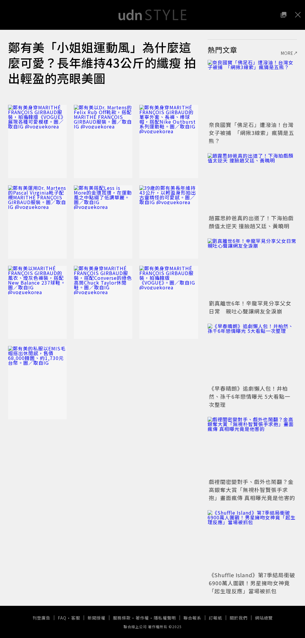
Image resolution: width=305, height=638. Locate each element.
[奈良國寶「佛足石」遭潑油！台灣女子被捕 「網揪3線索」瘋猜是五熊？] (252, 89)
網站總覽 (264, 617)
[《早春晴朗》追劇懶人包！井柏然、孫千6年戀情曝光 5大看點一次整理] (252, 353)
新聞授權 (96, 617)
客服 (75, 618)
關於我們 (239, 617)
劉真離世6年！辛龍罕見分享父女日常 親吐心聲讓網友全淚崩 (250, 307)
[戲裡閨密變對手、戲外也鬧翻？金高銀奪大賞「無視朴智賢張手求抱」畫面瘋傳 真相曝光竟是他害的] (252, 446)
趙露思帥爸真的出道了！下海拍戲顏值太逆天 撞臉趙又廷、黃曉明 (251, 222)
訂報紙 (215, 617)
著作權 (142, 618)
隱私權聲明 (165, 618)
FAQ (62, 618)
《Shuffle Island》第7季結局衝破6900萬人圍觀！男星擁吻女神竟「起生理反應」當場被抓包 (252, 583)
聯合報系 (192, 617)
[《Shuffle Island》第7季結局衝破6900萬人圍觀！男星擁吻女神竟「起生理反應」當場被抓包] (252, 540)
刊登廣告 (41, 617)
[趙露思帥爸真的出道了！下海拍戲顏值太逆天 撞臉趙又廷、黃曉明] (252, 183)
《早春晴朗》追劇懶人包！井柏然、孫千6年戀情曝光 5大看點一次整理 (249, 396)
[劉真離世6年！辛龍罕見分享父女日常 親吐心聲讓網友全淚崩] (252, 268)
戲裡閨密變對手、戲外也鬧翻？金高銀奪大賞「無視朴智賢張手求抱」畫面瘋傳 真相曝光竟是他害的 (252, 490)
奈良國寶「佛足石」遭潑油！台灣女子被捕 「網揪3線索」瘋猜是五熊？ (251, 133)
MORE (287, 53)
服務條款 (122, 618)
